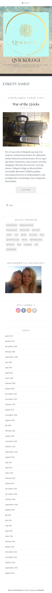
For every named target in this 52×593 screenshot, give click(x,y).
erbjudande (26, 225)
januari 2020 (10, 341)
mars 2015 (9, 473)
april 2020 (9, 336)
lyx (16, 235)
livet (9, 235)
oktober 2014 (10, 499)
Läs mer (29, 191)
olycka (33, 235)
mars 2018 (9, 378)
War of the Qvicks (26, 104)
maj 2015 (8, 463)
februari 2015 (10, 478)
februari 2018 (10, 383)
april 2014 (8, 531)
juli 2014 (8, 515)
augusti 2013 (10, 573)
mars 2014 (9, 536)
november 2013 (11, 557)
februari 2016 (10, 431)
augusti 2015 (10, 457)
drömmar (11, 225)
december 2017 (11, 394)
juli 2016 (8, 426)
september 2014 (11, 505)
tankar (28, 244)
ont (42, 235)
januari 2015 (9, 484)
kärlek (36, 230)
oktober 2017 (10, 404)
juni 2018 (8, 362)
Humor (31, 98)
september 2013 (11, 568)
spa (19, 244)
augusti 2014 (10, 510)
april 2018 (9, 373)
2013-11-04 (26, 108)
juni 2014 (8, 520)
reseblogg (36, 240)
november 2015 (11, 441)
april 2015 (8, 468)
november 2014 (11, 494)
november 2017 (11, 399)
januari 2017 (9, 410)
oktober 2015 (10, 447)
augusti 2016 (10, 420)
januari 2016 (9, 436)
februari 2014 (10, 542)
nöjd (23, 235)
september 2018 (11, 357)
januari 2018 (9, 389)
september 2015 (11, 452)
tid (36, 244)
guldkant (11, 230)
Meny (27, 3)
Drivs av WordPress (15, 590)
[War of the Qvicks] (26, 146)
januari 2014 (9, 547)
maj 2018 (8, 368)
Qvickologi (26, 60)
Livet (40, 98)
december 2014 (11, 489)
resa (24, 240)
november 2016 (11, 415)
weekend (11, 249)
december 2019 (11, 346)
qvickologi (12, 240)
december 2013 (11, 552)
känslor (24, 230)
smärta (10, 244)
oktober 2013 (10, 563)
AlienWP (40, 590)
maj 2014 (8, 526)
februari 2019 (10, 352)
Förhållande (17, 98)
